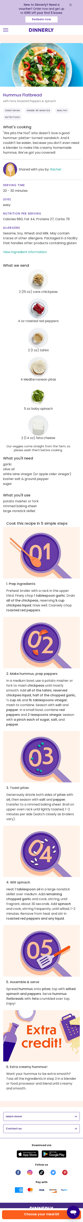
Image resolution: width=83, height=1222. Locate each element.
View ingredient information (25, 252)
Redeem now (41, 19)
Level (7, 199)
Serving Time (14, 185)
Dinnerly (41, 30)
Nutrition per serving (22, 213)
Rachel (55, 169)
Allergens (11, 228)
